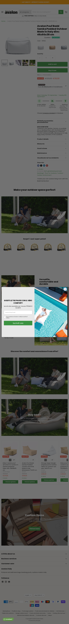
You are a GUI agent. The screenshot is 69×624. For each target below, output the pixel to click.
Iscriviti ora (18, 323)
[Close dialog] (65, 289)
